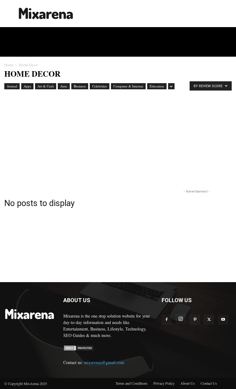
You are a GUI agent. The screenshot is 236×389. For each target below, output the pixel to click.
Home (8, 64)
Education (157, 86)
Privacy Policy (164, 383)
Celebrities (99, 86)
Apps (27, 86)
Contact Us (209, 383)
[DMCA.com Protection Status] (78, 349)
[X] (209, 320)
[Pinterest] (195, 320)
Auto (63, 86)
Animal (12, 86)
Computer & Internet (128, 86)
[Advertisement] (159, 13)
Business (80, 86)
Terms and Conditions (132, 383)
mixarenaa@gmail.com (104, 362)
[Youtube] (223, 320)
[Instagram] (181, 319)
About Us (187, 383)
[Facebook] (166, 320)
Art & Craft (45, 86)
